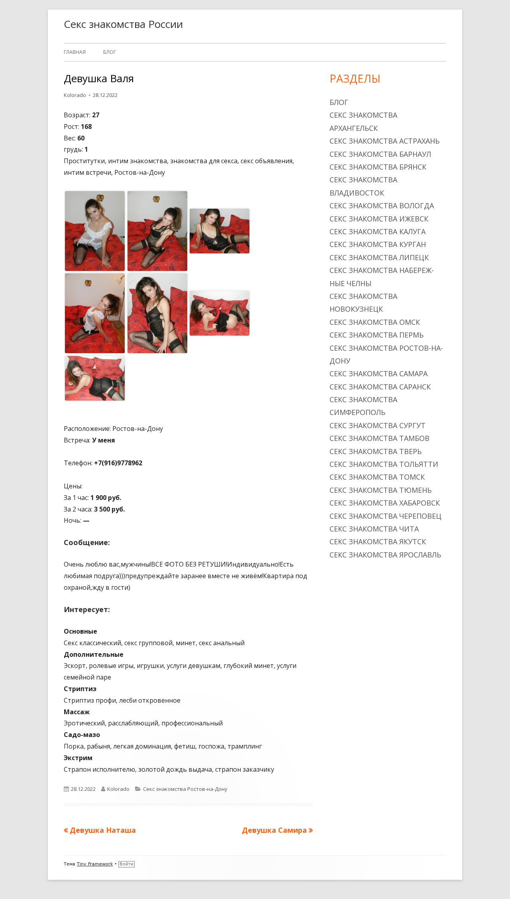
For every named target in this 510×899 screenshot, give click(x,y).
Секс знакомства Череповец (385, 516)
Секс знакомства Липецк (379, 257)
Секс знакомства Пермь (377, 335)
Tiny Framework (95, 864)
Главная (75, 52)
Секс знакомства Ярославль (385, 554)
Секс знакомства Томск (377, 477)
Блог (109, 52)
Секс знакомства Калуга (378, 231)
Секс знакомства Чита (374, 528)
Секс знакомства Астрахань (384, 141)
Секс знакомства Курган (378, 244)
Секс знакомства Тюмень (381, 490)
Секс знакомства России (123, 24)
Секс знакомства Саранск (380, 386)
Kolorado (75, 95)
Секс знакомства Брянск (378, 167)
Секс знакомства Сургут (378, 425)
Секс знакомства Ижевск (379, 218)
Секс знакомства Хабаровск (385, 503)
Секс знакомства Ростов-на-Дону (185, 788)
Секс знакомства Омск (375, 322)
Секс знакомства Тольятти (384, 464)
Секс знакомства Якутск (378, 541)
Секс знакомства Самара (379, 373)
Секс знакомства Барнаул (380, 154)
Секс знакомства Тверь (376, 451)
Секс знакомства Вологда (382, 205)
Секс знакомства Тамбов (380, 438)
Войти (126, 864)
